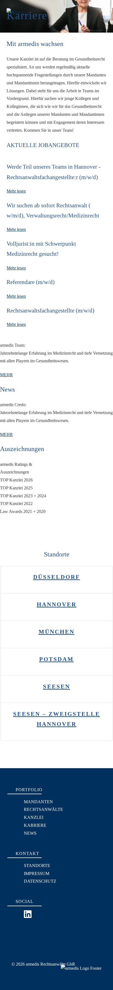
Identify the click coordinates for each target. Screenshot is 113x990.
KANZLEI (33, 817)
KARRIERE (35, 825)
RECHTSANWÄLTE (43, 809)
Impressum (36, 873)
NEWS (30, 833)
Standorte (37, 865)
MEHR (6, 374)
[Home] (15, 8)
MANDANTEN (38, 801)
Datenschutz (40, 881)
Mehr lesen (16, 191)
